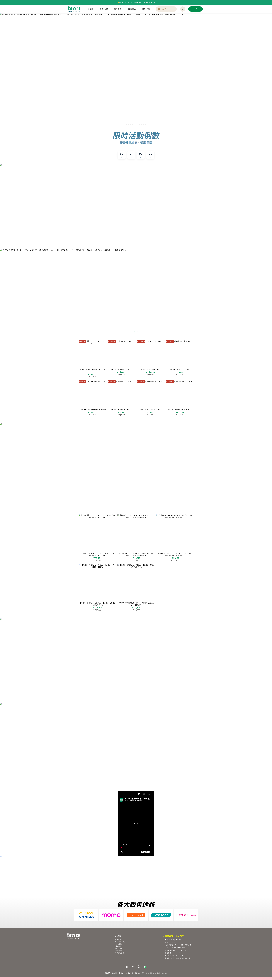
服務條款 (151, 973)
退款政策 (137, 973)
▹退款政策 (118, 946)
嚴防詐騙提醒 (119, 953)
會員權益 (132, 9)
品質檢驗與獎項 (120, 942)
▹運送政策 (118, 948)
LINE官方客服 (170, 948)
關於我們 (90, 9)
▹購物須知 (118, 951)
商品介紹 (118, 9)
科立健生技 (114, 973)
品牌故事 (118, 939)
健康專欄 (146, 9)
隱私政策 (144, 973)
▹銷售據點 (118, 944)
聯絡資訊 (164, 973)
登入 (195, 9)
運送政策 (158, 973)
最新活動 (104, 9)
